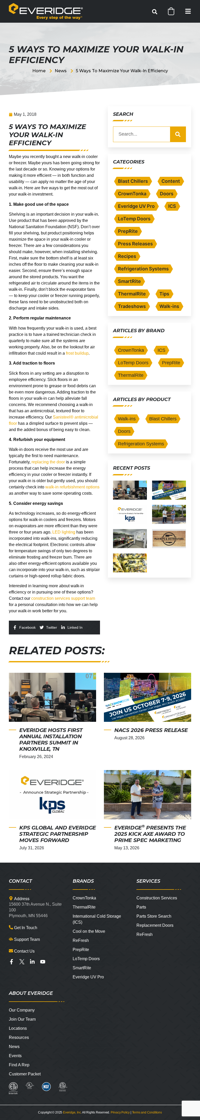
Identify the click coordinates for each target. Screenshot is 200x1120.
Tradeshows (132, 306)
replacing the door (48, 462)
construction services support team (63, 598)
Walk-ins (169, 306)
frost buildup (77, 353)
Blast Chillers (133, 181)
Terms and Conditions (147, 1112)
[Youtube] (42, 961)
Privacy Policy (120, 1112)
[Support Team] (11, 939)
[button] (154, 11)
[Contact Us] (11, 951)
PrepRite (128, 231)
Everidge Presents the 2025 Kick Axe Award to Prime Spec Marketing (150, 834)
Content (170, 181)
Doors (166, 193)
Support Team (27, 939)
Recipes (127, 256)
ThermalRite (132, 293)
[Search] (178, 134)
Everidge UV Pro (136, 206)
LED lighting (63, 532)
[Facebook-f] (11, 961)
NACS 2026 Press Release (151, 730)
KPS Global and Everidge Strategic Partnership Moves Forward (57, 834)
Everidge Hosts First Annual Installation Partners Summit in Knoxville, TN (51, 739)
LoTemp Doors (134, 218)
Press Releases (135, 243)
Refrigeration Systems (143, 268)
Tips (164, 293)
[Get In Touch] (11, 927)
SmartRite (129, 281)
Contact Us (24, 951)
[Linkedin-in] (32, 961)
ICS (172, 206)
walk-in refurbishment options (72, 487)
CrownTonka (132, 193)
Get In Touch (25, 927)
